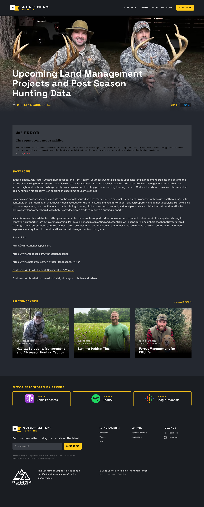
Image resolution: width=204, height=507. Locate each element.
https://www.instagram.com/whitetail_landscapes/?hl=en (46, 261)
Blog (155, 7)
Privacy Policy (49, 455)
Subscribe (185, 7)
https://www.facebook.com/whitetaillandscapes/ (41, 253)
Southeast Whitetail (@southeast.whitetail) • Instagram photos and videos (54, 278)
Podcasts (130, 7)
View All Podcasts (183, 302)
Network (166, 7)
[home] (29, 8)
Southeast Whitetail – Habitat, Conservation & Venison (43, 270)
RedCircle (27, 154)
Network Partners (139, 433)
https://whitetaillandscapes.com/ (31, 245)
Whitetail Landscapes (34, 105)
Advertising (137, 437)
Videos (144, 7)
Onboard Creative (117, 474)
